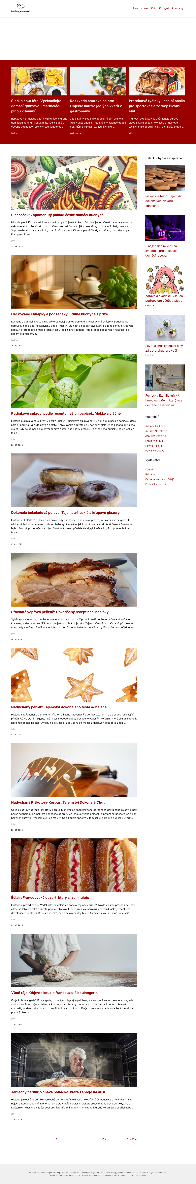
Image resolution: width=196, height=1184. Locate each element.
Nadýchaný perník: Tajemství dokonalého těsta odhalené (59, 707)
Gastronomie (140, 8)
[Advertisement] (98, 38)
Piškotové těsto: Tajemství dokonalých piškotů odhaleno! (164, 201)
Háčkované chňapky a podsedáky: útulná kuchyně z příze (59, 314)
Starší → (132, 1139)
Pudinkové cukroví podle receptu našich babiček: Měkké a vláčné (66, 413)
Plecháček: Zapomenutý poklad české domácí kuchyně (57, 215)
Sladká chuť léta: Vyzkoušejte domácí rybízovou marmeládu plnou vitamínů (36, 106)
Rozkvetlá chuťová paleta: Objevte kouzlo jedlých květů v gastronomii (96, 106)
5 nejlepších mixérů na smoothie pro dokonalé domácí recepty (161, 250)
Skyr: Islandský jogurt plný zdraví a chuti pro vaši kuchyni (164, 350)
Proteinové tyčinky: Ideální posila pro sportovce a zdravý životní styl (157, 106)
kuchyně (14, 133)
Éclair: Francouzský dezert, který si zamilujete (50, 897)
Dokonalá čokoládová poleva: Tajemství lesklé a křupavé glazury (65, 513)
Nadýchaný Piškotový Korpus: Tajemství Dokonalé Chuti (58, 802)
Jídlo (153, 8)
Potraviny (177, 8)
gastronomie (75, 133)
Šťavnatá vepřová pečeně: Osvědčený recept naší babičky (60, 612)
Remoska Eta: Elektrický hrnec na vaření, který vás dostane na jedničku (163, 400)
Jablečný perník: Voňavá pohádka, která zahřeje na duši (58, 1092)
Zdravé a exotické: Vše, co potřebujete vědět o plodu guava (164, 300)
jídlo (130, 133)
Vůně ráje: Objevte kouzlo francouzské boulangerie (54, 993)
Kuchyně (164, 8)
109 (104, 1139)
